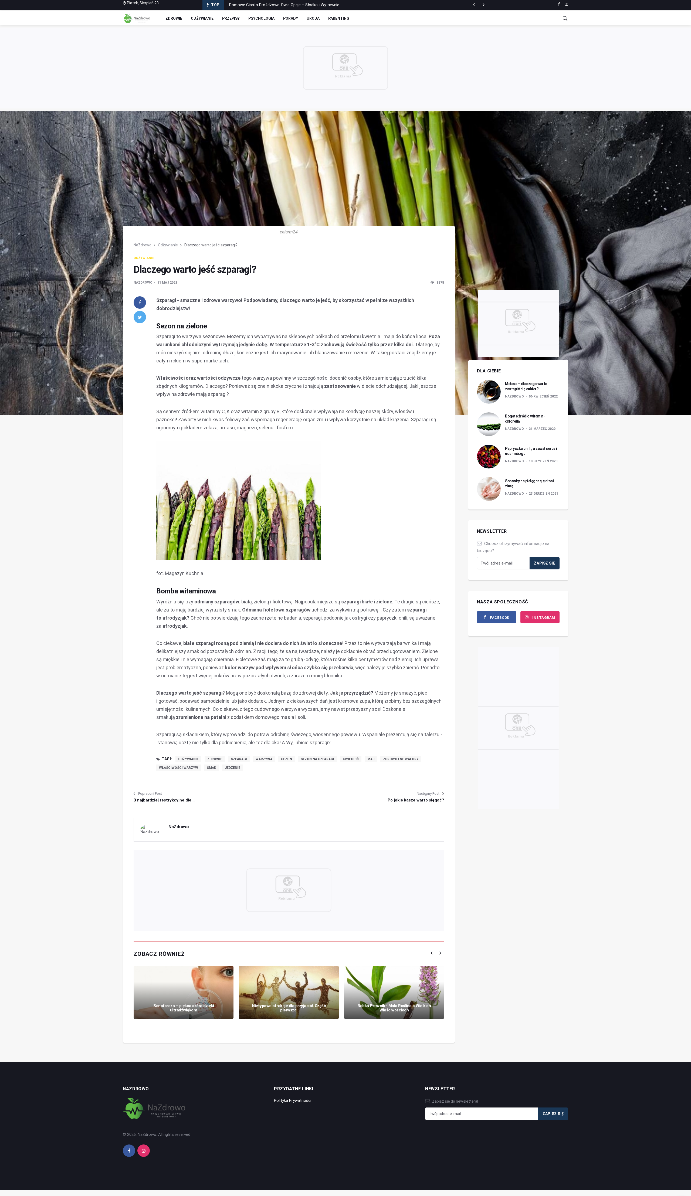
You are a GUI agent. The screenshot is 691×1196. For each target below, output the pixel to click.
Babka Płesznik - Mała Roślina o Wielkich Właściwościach (394, 1008)
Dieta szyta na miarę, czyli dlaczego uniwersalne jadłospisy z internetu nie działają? (303, 4)
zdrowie (214, 759)
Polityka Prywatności (292, 1100)
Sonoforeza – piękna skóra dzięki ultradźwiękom (183, 1008)
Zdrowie (173, 18)
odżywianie (188, 759)
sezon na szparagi (317, 759)
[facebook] (559, 4)
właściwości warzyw (178, 768)
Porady (290, 18)
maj (370, 759)
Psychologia (261, 18)
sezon (286, 759)
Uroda (313, 18)
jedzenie (232, 768)
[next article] (474, 5)
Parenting (338, 18)
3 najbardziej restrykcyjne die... (164, 800)
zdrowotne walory (401, 759)
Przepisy (231, 18)
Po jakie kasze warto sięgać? (416, 800)
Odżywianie (202, 18)
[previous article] (484, 5)
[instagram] (566, 4)
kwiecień (351, 759)
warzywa (264, 759)
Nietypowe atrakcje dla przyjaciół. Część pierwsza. (289, 1008)
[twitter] (140, 317)
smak (211, 768)
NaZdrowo (142, 245)
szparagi (239, 759)
